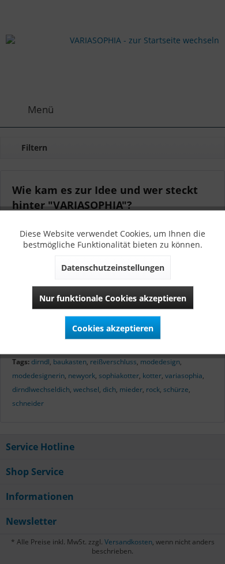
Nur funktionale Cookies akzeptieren (112, 297)
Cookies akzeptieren (112, 327)
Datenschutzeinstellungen (112, 267)
